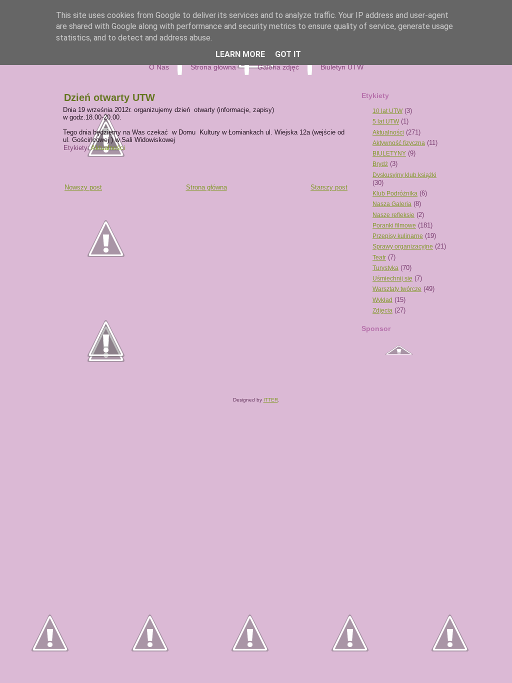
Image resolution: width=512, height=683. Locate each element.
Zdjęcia (382, 310)
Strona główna (206, 187)
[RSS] (65, 381)
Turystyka (385, 268)
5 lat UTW (385, 121)
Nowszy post (83, 187)
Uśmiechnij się (392, 278)
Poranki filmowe (394, 225)
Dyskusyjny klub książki (404, 175)
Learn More (240, 54)
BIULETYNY (389, 153)
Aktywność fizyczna (398, 143)
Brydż (380, 164)
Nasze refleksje (393, 215)
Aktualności (108, 148)
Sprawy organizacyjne (402, 246)
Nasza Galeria (392, 204)
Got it (288, 54)
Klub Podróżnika (395, 193)
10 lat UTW (387, 111)
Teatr (379, 257)
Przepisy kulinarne (397, 236)
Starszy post (329, 187)
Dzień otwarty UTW (109, 97)
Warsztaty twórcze (397, 289)
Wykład (382, 300)
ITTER (271, 399)
